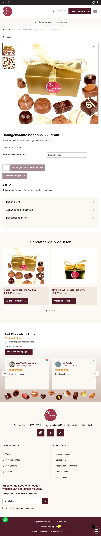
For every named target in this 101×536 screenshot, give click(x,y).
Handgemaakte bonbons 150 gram (68, 290)
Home (4, 30)
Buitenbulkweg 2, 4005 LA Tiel (27, 425)
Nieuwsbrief (9, 2)
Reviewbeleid (62, 478)
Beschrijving (13, 201)
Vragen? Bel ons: (3, 2)
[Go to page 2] (51, 391)
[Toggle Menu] (95, 11)
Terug (8, 37)
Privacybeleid (62, 472)
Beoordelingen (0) (17, 217)
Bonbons (12, 30)
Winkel (8, 454)
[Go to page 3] (53, 391)
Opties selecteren (14, 301)
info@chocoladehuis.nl (82, 425)
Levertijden (61, 460)
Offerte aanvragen (12, 176)
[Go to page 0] (47, 391)
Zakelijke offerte (77, 11)
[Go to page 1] (49, 391)
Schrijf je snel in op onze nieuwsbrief (20, 508)
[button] (94, 47)
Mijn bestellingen (12, 460)
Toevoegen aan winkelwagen (25, 168)
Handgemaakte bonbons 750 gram (20, 290)
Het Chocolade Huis (20, 334)
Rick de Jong (68, 363)
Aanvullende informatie (20, 209)
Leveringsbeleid (63, 454)
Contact (8, 472)
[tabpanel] (26, 276)
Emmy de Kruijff (23, 363)
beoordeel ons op (15, 352)
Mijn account (11, 466)
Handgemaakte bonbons (14, 154)
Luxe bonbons (45, 190)
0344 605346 (56, 425)
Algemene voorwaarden (66, 466)
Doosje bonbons (23, 30)
